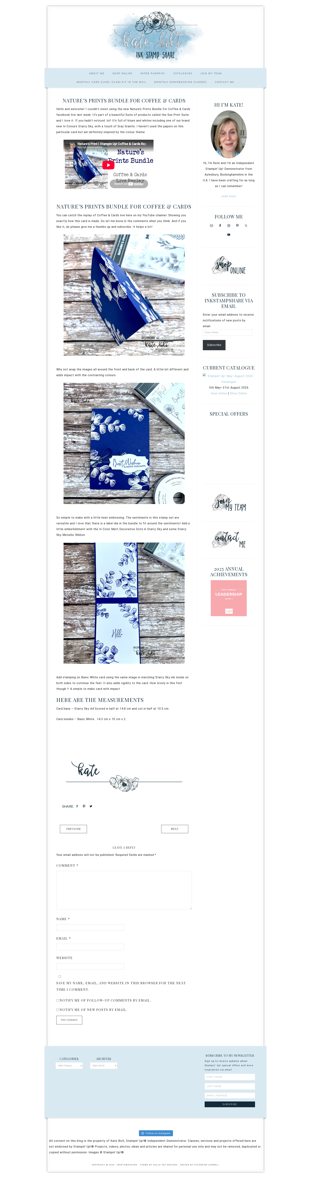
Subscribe (214, 345)
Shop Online (238, 393)
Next (175, 829)
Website (64, 958)
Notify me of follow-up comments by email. (105, 1000)
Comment (67, 865)
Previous (73, 829)
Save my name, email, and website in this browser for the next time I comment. (121, 986)
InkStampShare (155, 37)
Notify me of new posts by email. (93, 1009)
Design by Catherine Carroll (199, 1165)
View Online (219, 393)
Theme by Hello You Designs (159, 1165)
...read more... (228, 196)
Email (63, 938)
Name (63, 919)
